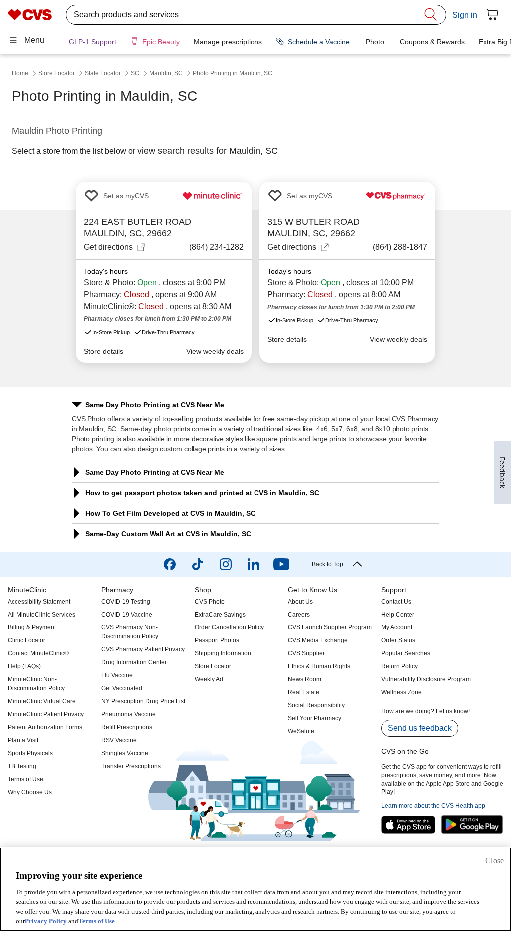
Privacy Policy (46, 921)
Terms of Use (96, 921)
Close (494, 860)
